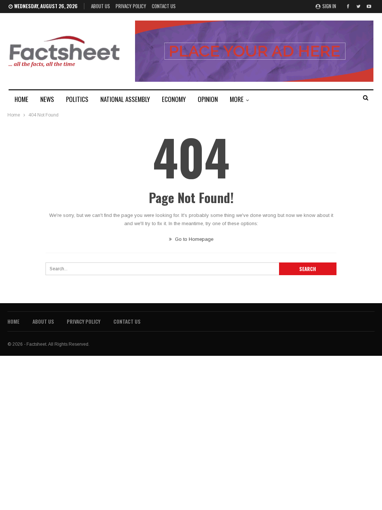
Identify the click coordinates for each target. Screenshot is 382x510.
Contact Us (164, 6)
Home (13, 321)
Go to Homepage (193, 239)
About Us (100, 6)
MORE (237, 99)
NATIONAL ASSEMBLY (125, 99)
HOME (21, 99)
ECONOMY (174, 99)
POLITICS (77, 99)
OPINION (208, 99)
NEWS (47, 99)
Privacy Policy (131, 6)
